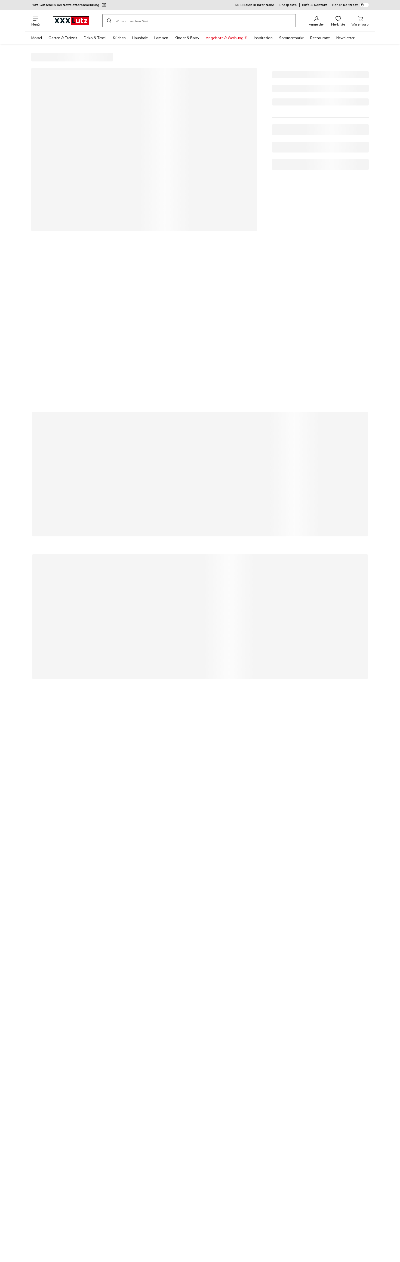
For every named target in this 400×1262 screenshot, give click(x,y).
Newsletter (345, 37)
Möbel (36, 37)
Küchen (119, 37)
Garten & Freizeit (62, 37)
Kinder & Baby (187, 37)
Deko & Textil (95, 37)
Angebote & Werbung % (226, 37)
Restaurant (320, 37)
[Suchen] (109, 20)
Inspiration (263, 37)
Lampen (161, 37)
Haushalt (140, 37)
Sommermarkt (291, 37)
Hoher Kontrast (345, 5)
